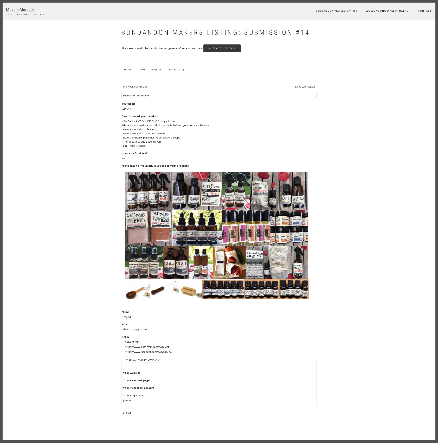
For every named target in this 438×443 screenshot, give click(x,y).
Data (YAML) (176, 69)
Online (125, 337)
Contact (425, 10)
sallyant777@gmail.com (135, 329)
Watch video (224, 48)
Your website (131, 372)
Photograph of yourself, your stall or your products (155, 165)
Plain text (156, 69)
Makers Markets (20, 10)
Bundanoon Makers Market (337, 10)
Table (141, 69)
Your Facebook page (136, 380)
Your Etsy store (133, 395)
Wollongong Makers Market (388, 10)
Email (124, 324)
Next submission (306, 86)
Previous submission (134, 86)
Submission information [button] (136, 95)
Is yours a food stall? (135, 153)
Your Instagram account (138, 387)
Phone (125, 312)
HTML (129, 70)
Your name (128, 103)
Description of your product (139, 116)
